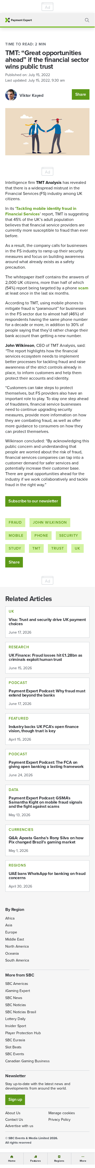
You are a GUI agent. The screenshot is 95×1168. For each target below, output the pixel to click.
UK (77, 548)
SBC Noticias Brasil (20, 1012)
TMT (36, 548)
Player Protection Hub (23, 1033)
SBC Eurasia (15, 1040)
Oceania (12, 953)
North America (17, 946)
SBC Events (14, 1054)
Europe (11, 932)
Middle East (14, 939)
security (68, 535)
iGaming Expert (17, 991)
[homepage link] (18, 20)
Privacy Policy (59, 1119)
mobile (16, 535)
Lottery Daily (15, 1019)
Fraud (15, 522)
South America (17, 960)
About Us (13, 1113)
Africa (9, 918)
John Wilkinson (50, 522)
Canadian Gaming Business (27, 1061)
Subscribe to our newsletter (33, 501)
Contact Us (14, 1119)
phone (41, 535)
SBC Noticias (15, 1005)
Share (80, 94)
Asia (8, 925)
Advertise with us (19, 1126)
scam (83, 288)
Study (15, 548)
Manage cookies (61, 1113)
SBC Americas (16, 983)
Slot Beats (13, 1047)
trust (57, 548)
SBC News (13, 998)
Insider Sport (15, 1026)
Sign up (15, 1099)
